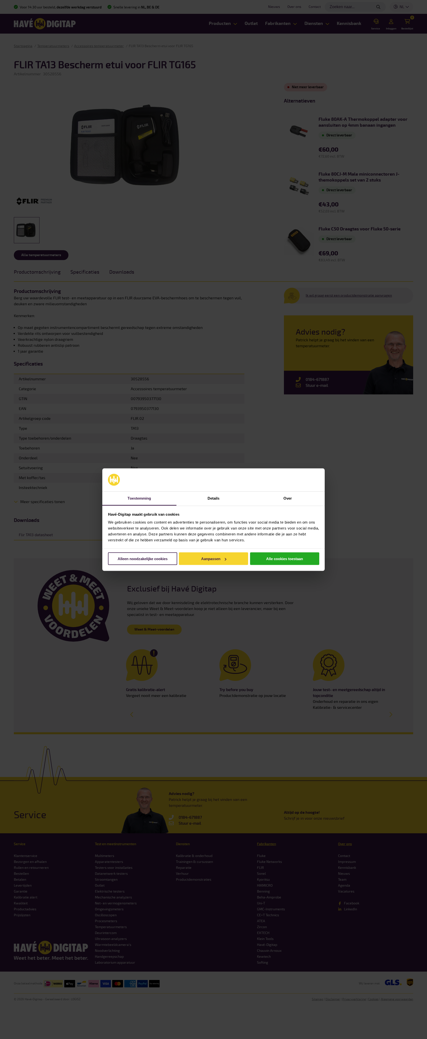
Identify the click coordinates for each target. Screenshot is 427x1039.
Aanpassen (210, 559)
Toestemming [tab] (139, 498)
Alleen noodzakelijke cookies (143, 559)
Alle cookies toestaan (284, 559)
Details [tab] (214, 498)
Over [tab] (287, 498)
